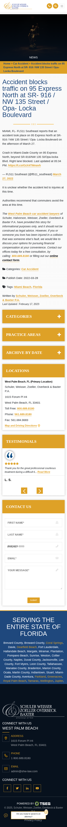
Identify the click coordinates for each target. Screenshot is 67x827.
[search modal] (55, 6)
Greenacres (54, 676)
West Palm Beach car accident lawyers (34, 213)
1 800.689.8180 (21, 758)
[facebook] (7, 788)
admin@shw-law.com (24, 771)
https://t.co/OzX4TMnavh (24, 165)
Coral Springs (54, 642)
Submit (33, 600)
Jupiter (59, 680)
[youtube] (37, 788)
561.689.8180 (23, 414)
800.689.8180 (25, 408)
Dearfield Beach (27, 647)
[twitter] (17, 788)
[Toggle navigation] (62, 6)
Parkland (40, 676)
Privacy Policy (33, 820)
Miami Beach (22, 286)
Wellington (46, 680)
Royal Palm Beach (14, 680)
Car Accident (29, 269)
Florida (37, 286)
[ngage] (5, 815)
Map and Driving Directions (21, 425)
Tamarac (33, 680)
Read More (43, 472)
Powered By (25, 803)
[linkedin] (27, 788)
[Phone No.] (50, 6)
